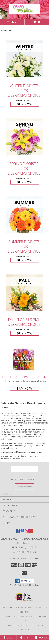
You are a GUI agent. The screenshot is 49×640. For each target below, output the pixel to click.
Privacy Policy (13, 625)
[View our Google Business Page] (22, 532)
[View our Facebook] (18, 532)
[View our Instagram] (27, 532)
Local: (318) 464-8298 (24, 552)
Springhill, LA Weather (12, 616)
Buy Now (24, 104)
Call (9, 637)
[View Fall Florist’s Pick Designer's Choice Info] (24, 293)
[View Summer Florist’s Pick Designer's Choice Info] (24, 215)
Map (25, 637)
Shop (13, 22)
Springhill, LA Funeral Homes (16, 607)
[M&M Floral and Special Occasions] (24, 12)
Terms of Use (24, 630)
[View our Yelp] (31, 532)
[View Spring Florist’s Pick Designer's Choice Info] (24, 137)
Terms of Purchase (31, 625)
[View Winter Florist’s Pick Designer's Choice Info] (24, 59)
